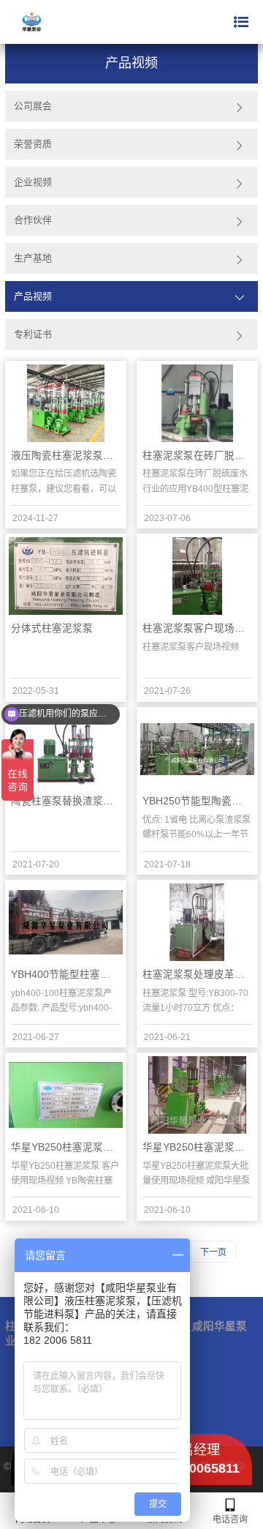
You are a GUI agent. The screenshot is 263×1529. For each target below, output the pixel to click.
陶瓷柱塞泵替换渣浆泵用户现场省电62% (66, 801)
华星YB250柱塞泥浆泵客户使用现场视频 (66, 1147)
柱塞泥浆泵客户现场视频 (197, 628)
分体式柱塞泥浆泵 (52, 628)
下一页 (213, 1252)
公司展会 (33, 105)
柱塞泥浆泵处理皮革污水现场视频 (197, 974)
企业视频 (33, 181)
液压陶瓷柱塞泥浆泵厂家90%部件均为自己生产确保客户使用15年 (66, 455)
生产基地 (33, 258)
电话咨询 (230, 1519)
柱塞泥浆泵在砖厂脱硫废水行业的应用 (197, 455)
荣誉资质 (33, 143)
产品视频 (33, 296)
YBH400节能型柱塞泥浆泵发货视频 (66, 974)
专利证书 (33, 334)
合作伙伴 (33, 219)
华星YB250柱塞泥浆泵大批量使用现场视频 (197, 1147)
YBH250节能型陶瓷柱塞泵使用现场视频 (197, 801)
